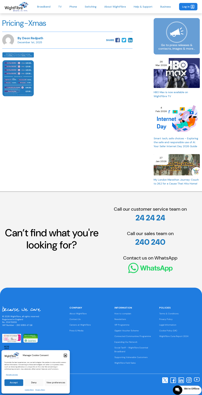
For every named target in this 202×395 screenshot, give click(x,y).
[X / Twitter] (165, 380)
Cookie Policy (29, 390)
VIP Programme (121, 324)
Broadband (43, 6)
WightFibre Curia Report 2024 (174, 336)
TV (60, 6)
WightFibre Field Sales (125, 363)
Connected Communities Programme (132, 336)
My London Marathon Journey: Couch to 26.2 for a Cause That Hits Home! (176, 181)
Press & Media (76, 330)
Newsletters (120, 319)
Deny (34, 382)
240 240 (150, 242)
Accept (14, 382)
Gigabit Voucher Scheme (126, 330)
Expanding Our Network (125, 342)
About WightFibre (115, 6)
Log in (186, 6)
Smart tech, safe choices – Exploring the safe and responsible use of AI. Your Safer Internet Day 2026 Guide (176, 142)
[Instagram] (189, 379)
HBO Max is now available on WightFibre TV (171, 94)
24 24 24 (150, 218)
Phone (73, 6)
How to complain (122, 313)
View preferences (55, 382)
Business (165, 6)
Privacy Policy (40, 390)
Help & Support (143, 6)
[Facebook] (173, 380)
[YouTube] (197, 379)
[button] (65, 355)
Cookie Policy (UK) (168, 330)
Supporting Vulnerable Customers (131, 357)
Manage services (12, 375)
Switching (90, 6)
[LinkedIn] (181, 380)
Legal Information (167, 324)
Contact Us (75, 319)
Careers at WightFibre (80, 324)
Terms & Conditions (169, 313)
